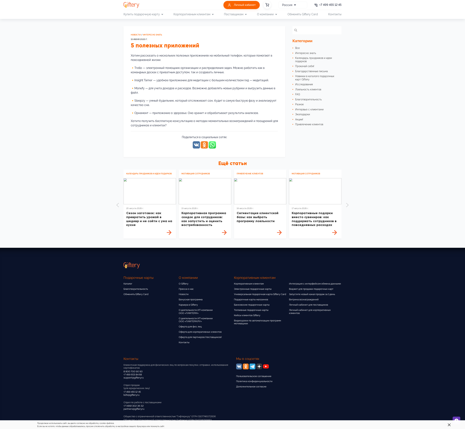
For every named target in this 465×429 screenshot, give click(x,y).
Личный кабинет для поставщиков (308, 304)
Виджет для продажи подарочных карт (311, 289)
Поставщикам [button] (233, 14)
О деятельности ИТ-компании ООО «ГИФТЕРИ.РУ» (196, 320)
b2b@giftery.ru (132, 395)
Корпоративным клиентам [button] (191, 14)
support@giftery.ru (134, 377)
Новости (136, 35)
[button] (118, 205)
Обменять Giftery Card (303, 14)
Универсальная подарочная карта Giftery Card (260, 294)
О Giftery (183, 283)
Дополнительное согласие (251, 386)
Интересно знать (152, 35)
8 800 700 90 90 (133, 371)
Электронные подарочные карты (253, 289)
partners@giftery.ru (134, 409)
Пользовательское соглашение (253, 376)
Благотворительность (136, 289)
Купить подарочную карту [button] (142, 14)
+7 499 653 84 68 (133, 374)
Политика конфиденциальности (254, 381)
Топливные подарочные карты (251, 310)
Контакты (334, 14)
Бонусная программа (191, 299)
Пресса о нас (186, 289)
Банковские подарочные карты (252, 304)
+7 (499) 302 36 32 (134, 405)
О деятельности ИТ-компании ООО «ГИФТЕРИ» (196, 311)
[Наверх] (11, 417)
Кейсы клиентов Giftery (247, 315)
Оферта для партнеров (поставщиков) (200, 337)
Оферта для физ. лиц (190, 326)
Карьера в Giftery (188, 304)
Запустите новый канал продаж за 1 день (312, 294)
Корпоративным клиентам (249, 283)
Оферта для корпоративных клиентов (200, 331)
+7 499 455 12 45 (132, 391)
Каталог (128, 283)
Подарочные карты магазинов (251, 299)
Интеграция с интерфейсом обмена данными (315, 283)
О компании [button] (265, 14)
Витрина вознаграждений (304, 299)
